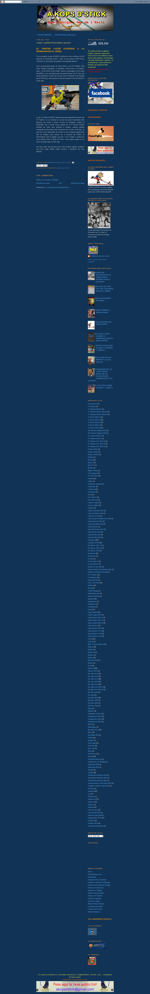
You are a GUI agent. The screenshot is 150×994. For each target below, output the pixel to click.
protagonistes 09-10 (94, 818)
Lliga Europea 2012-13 (95, 620)
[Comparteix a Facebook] (44, 165)
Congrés (91, 508)
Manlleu (90, 649)
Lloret (90, 639)
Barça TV (91, 465)
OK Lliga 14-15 (93, 684)
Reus (89, 732)
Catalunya (91, 489)
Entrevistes (92, 556)
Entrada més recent (43, 183)
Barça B (90, 462)
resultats (91, 820)
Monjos (90, 663)
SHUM (90, 738)
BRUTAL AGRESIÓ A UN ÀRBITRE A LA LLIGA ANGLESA (102, 360)
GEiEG (59, 168)
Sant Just (91, 748)
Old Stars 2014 (93, 706)
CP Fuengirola (93, 473)
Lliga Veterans (93, 625)
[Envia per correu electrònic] (37, 165)
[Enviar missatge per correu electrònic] (73, 162)
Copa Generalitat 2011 (95, 524)
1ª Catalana (92, 406)
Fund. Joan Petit (93, 583)
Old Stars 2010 (93, 700)
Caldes (90, 481)
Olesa (90, 708)
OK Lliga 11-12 (93, 676)
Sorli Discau (92, 754)
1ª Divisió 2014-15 (94, 428)
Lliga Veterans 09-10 (95, 628)
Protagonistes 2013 (94, 722)
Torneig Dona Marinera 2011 (97, 775)
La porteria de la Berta (95, 906)
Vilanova (91, 802)
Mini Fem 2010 (93, 660)
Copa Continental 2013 (95, 511)
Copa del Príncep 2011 (95, 529)
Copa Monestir (93, 527)
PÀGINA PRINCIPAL (45, 35)
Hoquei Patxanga (93, 596)
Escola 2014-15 (93, 564)
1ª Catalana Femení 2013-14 (97, 412)
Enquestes (91, 553)
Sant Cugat (92, 743)
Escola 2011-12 (93, 561)
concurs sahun (93, 810)
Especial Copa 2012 (94, 567)
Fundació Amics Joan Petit (97, 880)
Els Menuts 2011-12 (94, 545)
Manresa (91, 655)
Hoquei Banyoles (93, 593)
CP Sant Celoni (93, 476)
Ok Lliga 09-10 (93, 698)
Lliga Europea (92, 612)
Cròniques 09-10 (93, 543)
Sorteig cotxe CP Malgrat (96, 762)
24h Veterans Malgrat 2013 (97, 430)
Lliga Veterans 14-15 (95, 636)
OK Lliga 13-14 (93, 682)
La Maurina (91, 607)
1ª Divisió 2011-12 (94, 420)
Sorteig (90, 756)
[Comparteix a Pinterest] (46, 165)
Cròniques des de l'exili (99, 256)
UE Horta (91, 788)
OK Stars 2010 (93, 692)
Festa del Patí (93, 580)
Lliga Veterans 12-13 (95, 631)
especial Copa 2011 (94, 815)
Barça (90, 460)
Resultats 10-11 (93, 730)
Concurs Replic (93, 505)
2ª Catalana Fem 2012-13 (96, 444)
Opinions (91, 711)
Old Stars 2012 (93, 703)
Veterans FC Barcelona (96, 888)
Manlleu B (91, 652)
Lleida (90, 609)
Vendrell (90, 791)
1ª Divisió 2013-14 (94, 425)
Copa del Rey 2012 (94, 537)
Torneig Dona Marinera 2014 (97, 780)
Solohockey (92, 877)
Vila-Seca (91, 796)
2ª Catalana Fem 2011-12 (96, 441)
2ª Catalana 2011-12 (94, 436)
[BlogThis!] (39, 165)
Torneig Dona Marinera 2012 (97, 778)
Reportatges (92, 727)
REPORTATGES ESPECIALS (65, 35)
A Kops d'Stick (93, 449)
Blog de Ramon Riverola (96, 904)
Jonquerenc (92, 604)
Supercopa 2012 (93, 767)
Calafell (90, 478)
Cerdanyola (92, 492)
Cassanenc (92, 486)
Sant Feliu (91, 746)
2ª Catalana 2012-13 (95, 438)
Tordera (90, 772)
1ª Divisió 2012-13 (94, 422)
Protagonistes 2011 (94, 716)
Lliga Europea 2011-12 (95, 617)
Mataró (90, 657)
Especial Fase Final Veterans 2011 (99, 569)
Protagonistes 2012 (94, 719)
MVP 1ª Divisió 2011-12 (96, 644)
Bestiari (90, 468)
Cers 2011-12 (92, 497)
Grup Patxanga (93, 591)
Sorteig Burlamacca (94, 759)
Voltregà (90, 807)
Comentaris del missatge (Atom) (58, 187)
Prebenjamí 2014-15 (94, 714)
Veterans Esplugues (94, 898)
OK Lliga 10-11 (93, 674)
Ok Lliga (91, 695)
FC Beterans (92, 577)
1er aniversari (92, 404)
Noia (89, 666)
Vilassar (90, 804)
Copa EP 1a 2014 (94, 516)
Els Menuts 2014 (93, 551)
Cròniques (91, 540)
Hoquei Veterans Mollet (96, 893)
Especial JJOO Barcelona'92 (97, 572)
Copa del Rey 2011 (94, 535)
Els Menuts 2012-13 (94, 548)
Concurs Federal (93, 503)
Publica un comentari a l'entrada (47, 180)
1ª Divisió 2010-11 (94, 417)
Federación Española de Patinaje (99, 885)
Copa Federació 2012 (95, 521)
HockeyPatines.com (95, 874)
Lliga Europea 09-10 (94, 615)
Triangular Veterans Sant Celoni (98, 786)
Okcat (90, 872)
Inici (60, 183)
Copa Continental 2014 (95, 513)
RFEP (90, 724)
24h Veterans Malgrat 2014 (97, 433)
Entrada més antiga (77, 183)
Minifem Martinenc (94, 912)
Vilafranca (91, 799)
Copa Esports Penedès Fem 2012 (99, 518)
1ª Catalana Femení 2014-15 (97, 414)
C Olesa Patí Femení (95, 909)
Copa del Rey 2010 (94, 532)
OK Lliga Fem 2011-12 (95, 687)
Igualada (91, 599)
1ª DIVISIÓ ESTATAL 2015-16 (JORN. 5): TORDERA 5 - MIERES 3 (103, 348)
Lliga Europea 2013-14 (95, 623)
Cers (89, 495)
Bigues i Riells (93, 470)
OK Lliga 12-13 (93, 679)
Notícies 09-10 (93, 671)
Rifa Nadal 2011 (93, 735)
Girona (90, 588)
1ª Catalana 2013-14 (95, 409)
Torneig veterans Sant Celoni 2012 (99, 783)
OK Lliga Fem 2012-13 (95, 690)
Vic (89, 794)
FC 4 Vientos (92, 575)
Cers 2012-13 (92, 500)
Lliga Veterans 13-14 (95, 633)
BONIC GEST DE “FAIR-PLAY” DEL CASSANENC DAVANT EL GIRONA (103, 289)
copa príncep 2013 (94, 812)
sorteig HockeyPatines (95, 826)
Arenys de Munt (93, 454)
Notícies (65, 168)
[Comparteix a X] (42, 165)
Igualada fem (92, 601)
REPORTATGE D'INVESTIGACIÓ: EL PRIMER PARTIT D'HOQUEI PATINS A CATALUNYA (102, 277)
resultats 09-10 (93, 823)
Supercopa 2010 (93, 764)
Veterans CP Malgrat (95, 890)
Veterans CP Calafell (95, 896)
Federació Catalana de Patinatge (99, 882)
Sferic (90, 751)
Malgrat (90, 647)
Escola (90, 559)
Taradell (90, 770)
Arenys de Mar (93, 452)
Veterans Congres (94, 901)
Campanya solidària (94, 484)
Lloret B (90, 641)
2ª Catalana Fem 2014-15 (96, 446)
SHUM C (91, 740)
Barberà (90, 457)
